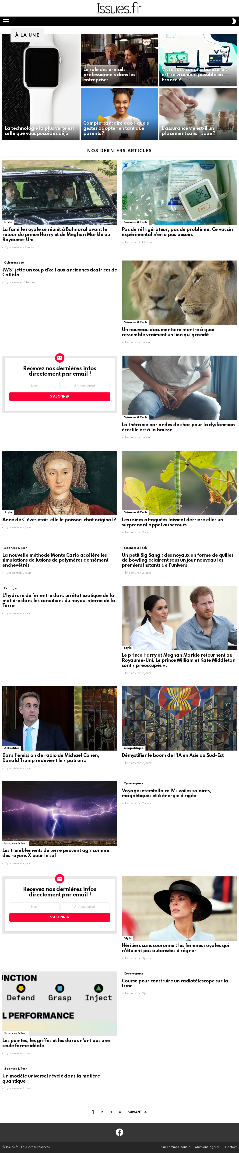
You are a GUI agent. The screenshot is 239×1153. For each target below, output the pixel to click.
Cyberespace (14, 262)
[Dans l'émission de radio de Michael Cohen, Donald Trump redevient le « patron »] (59, 718)
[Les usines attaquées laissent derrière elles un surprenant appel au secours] (179, 483)
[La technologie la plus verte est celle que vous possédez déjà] (41, 87)
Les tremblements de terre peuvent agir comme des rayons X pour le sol (55, 853)
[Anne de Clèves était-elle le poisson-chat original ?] (59, 483)
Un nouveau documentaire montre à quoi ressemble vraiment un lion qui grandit (168, 332)
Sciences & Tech (135, 222)
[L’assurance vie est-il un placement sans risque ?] (198, 114)
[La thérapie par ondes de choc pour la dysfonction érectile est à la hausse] (179, 388)
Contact (231, 1147)
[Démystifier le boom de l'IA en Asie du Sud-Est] (179, 718)
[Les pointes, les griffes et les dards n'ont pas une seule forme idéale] (59, 1003)
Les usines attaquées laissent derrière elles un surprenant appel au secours (172, 523)
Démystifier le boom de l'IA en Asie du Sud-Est (173, 755)
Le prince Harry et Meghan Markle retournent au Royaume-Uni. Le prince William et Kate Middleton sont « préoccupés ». (178, 660)
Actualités (11, 748)
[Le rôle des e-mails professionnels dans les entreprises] (119, 60)
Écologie (10, 588)
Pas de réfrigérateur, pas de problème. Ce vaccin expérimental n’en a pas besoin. (177, 232)
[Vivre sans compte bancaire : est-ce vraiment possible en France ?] (198, 60)
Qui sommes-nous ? (175, 1147)
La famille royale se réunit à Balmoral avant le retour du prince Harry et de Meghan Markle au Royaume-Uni (56, 234)
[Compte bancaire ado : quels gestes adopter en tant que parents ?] (119, 114)
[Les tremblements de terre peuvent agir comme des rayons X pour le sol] (59, 813)
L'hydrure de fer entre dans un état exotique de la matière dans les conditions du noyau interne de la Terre (58, 601)
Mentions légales (207, 1147)
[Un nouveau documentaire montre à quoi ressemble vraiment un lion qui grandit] (179, 293)
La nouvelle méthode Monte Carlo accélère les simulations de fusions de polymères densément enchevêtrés (55, 560)
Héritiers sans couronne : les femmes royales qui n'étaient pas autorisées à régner (175, 948)
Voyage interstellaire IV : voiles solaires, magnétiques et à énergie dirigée (166, 794)
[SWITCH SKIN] (234, 21)
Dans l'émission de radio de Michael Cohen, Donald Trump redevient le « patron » (50, 758)
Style (8, 222)
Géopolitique (134, 748)
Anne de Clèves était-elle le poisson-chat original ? (59, 520)
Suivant (135, 1112)
